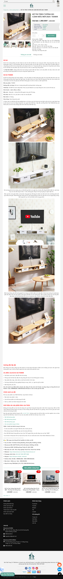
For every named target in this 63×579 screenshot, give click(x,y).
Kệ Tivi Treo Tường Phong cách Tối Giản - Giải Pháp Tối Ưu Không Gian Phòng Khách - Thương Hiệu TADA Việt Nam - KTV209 (50, 489)
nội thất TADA (26, 413)
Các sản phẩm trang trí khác (12, 424)
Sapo (34, 576)
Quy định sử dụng (7, 513)
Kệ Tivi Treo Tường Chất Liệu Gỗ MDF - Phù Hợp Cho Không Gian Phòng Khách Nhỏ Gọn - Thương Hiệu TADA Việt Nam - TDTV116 (12, 489)
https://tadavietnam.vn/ (29, 451)
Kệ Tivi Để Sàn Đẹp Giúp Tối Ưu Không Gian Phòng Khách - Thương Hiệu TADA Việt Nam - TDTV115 (31, 489)
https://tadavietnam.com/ (16, 451)
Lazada (34, 511)
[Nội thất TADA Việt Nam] (31, 5)
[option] (6, 44)
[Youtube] (37, 568)
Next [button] (29, 44)
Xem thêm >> (6, 495)
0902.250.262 (8, 545)
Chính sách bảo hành (8, 511)
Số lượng (34, 32)
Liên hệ (34, 523)
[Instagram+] (33, 568)
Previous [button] (5, 44)
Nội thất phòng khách (10, 419)
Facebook (34, 503)
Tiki (33, 509)
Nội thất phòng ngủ (10, 421)
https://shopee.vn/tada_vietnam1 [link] (18, 456)
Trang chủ (34, 517)
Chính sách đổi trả (7, 507)
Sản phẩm (34, 521)
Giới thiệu (34, 519)
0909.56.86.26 (8, 533)
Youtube (34, 505)
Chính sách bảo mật (8, 505)
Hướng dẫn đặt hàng (8, 503)
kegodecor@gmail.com (11, 536)
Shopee (34, 507)
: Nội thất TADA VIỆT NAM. (22, 454)
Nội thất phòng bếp (10, 417)
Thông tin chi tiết (26, 54)
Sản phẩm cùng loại (31, 468)
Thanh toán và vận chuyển (9, 509)
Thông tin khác (37, 54)
